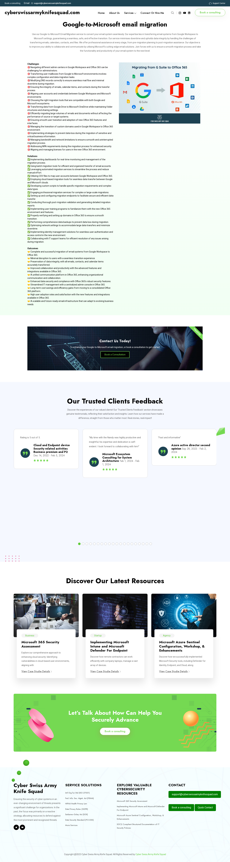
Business (29, 635)
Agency (167, 635)
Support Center (219, 3)
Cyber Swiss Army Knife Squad (150, 854)
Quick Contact (205, 807)
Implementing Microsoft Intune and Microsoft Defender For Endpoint (109, 646)
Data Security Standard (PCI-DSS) (79, 820)
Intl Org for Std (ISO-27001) (77, 792)
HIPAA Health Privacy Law (76, 803)
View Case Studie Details (35, 671)
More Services (71, 825)
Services (128, 13)
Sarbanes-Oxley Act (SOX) (76, 814)
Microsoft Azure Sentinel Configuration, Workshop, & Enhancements (182, 646)
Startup (98, 635)
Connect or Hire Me (152, 13)
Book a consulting (12, 3)
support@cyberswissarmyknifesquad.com (52, 3)
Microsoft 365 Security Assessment (40, 644)
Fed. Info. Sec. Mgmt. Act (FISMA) (79, 798)
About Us (114, 13)
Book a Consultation (115, 354)
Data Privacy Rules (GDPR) (76, 809)
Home (101, 13)
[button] (79, 544)
